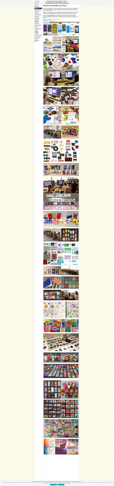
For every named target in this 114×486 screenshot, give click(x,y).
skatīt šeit (58, 19)
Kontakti (37, 13)
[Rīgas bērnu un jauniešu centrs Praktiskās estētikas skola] (36, 2)
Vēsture (37, 26)
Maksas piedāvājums (37, 32)
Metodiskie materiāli (37, 21)
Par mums (37, 6)
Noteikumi (37, 23)
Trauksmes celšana (37, 41)
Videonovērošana (38, 28)
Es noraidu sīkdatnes (61, 484)
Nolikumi (37, 19)
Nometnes (37, 16)
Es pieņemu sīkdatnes (53, 484)
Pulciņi (37, 8)
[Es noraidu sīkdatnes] (112, 483)
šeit (69, 483)
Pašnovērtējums (38, 25)
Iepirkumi (37, 11)
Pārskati (37, 38)
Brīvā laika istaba (38, 14)
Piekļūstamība (38, 37)
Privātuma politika (39, 35)
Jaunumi (37, 5)
